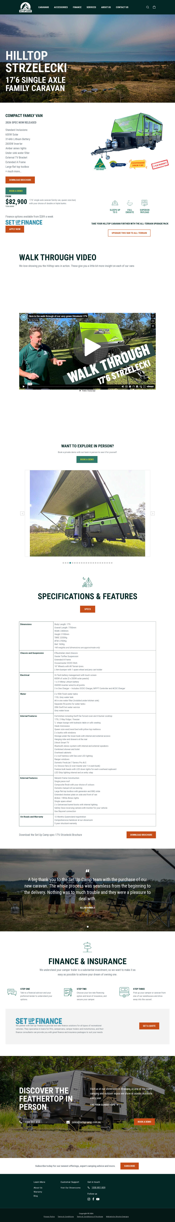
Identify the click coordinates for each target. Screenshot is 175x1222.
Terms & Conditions (66, 1217)
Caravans (43, 7)
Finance (77, 7)
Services (91, 7)
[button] (63, 563)
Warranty (38, 1192)
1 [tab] (87, 926)
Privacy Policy (49, 1217)
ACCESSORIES (61, 7)
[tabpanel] (87, 890)
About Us (106, 7)
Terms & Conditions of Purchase (90, 1217)
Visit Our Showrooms (71, 1188)
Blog (36, 1196)
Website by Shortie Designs (117, 1217)
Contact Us (122, 7)
